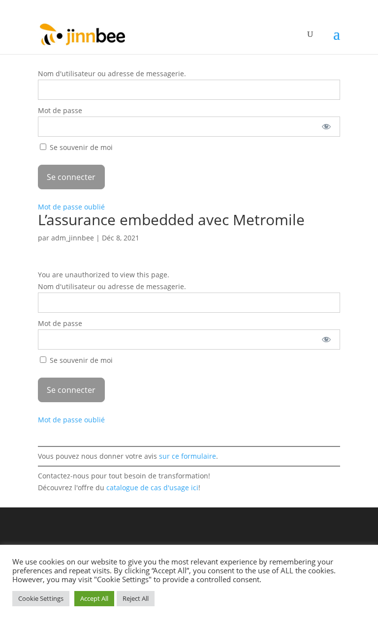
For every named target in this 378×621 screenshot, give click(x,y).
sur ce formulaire (187, 456)
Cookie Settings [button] (40, 598)
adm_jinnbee (72, 237)
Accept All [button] (94, 598)
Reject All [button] (136, 598)
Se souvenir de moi (80, 147)
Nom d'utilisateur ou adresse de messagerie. (112, 73)
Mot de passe (60, 110)
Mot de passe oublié (71, 206)
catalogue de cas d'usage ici (152, 487)
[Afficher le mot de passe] (326, 127)
